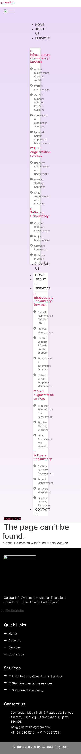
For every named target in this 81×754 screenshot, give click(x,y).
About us (39, 281)
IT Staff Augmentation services (40, 151)
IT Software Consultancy (39, 212)
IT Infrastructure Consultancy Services (40, 56)
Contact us (41, 512)
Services (42, 288)
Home (39, 275)
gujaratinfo (7, 2)
